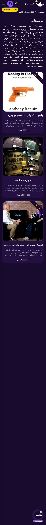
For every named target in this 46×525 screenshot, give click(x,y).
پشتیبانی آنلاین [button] (38, 521)
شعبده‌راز (40, 12)
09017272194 (10, 9)
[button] (38, 515)
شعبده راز (29, 3)
